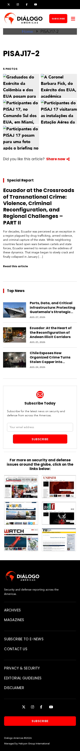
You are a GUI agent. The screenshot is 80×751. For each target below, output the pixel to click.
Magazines (14, 619)
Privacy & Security (22, 668)
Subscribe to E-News (23, 639)
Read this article (15, 266)
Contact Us (15, 649)
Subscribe (58, 18)
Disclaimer (14, 687)
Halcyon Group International (34, 743)
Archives (12, 610)
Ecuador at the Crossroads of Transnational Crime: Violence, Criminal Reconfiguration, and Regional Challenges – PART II (38, 206)
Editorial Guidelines (22, 678)
